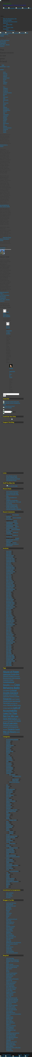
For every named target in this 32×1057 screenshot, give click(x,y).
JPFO (7, 812)
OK (5, 395)
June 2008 (8, 662)
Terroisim (5, 729)
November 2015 (10, 560)
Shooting (11, 725)
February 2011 (10, 634)
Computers (9, 758)
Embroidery (12, 843)
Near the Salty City (11, 936)
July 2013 (8, 592)
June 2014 (8, 576)
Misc (7, 821)
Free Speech (9, 771)
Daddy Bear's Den (11, 974)
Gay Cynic (8, 920)
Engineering (9, 767)
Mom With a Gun (10, 1006)
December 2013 (10, 585)
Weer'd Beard (9, 1046)
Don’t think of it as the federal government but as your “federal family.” (6, 77)
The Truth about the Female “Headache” (4, 41)
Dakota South (9, 976)
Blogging (8, 750)
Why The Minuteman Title (10, 18)
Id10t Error (9, 807)
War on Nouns (9, 731)
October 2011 (9, 623)
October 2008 (9, 659)
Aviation (8, 744)
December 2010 (10, 637)
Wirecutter (9, 1049)
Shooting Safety (10, 850)
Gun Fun (8, 793)
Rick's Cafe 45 (9, 1021)
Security (5, 725)
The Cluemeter (10, 951)
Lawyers (8, 814)
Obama (11, 833)
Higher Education (10, 801)
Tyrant (17, 729)
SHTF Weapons (10, 1027)
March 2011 (9, 633)
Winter (8, 883)
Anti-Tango (9, 894)
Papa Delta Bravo (10, 1012)
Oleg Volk (8, 941)
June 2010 (8, 646)
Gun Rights (12, 774)
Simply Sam (9, 949)
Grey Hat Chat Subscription (10, 21)
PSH (15, 721)
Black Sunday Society (11, 967)
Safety (15, 723)
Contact (5, 26)
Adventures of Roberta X (12, 960)
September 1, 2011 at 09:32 (9, 332)
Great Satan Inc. (10, 922)
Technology (9, 864)
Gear (7, 788)
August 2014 (9, 573)
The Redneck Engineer (12, 1037)
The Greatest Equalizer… (12, 491)
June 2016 (8, 554)
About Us (5, 23)
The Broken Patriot (11, 1034)
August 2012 (9, 608)
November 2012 (10, 604)
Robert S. (8, 1024)
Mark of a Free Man (11, 1002)
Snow (7, 853)
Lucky (7, 817)
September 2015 (10, 561)
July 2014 (8, 574)
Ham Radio (9, 799)
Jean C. (8, 925)
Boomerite (17, 676)
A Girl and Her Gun (11, 903)
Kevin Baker (9, 929)
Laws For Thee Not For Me (10, 714)
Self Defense (9, 840)
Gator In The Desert (11, 982)
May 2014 (8, 577)
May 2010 (8, 647)
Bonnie (8, 910)
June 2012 (8, 611)
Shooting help (10, 849)
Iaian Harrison (10, 923)
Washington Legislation (12, 881)
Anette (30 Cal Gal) (11, 906)
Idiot (11, 708)
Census (8, 755)
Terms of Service (10, 30)
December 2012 (10, 602)
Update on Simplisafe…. (12, 500)
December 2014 (10, 567)
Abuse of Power (11, 671)
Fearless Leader (14, 696)
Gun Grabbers (10, 795)
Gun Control (15, 779)
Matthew (8, 932)
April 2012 (8, 614)
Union (7, 875)
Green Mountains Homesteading (10, 984)
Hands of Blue (12, 705)
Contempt (12, 685)
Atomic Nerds (9, 964)
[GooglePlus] (12, 8)
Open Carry (15, 780)
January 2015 (9, 566)
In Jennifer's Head (11, 989)
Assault (8, 742)
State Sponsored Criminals (13, 478)
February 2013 (10, 599)
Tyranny (11, 729)
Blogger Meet (12, 820)
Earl (7, 917)
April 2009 (8, 653)
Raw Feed (16, 401)
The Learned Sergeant (12, 952)
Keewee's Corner (10, 926)
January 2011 (9, 636)
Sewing (8, 842)
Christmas (8, 757)
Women (8, 884)
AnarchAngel (9, 904)
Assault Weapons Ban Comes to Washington (12, 505)
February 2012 (10, 617)
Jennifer (11, 368)
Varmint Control (10, 878)
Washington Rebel (11, 1044)
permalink (2, 248)
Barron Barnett (8, 327)
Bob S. (7, 970)
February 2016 (10, 555)
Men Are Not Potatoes (12, 1005)
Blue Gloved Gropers (11, 675)
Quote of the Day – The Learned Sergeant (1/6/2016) (13, 508)
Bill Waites (9, 909)
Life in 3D (8, 996)
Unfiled (2, 36)
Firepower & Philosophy (12, 979)
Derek (7, 916)
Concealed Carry (16, 776)
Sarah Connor (9, 947)
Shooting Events (13, 848)
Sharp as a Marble (11, 1025)
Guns (7, 798)
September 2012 (10, 606)
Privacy (8, 834)
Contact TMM (9, 27)
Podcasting (9, 827)
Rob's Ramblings (10, 1022)
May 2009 (8, 652)
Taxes (7, 862)
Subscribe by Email (9, 406)
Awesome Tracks (9, 674)
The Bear (8, 532)
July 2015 (8, 563)
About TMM (9, 24)
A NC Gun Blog (10, 958)
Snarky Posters (10, 1028)
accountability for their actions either (5, 205)
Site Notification (10, 852)
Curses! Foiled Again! (11, 973)
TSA (7, 872)
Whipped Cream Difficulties (13, 1047)
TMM (3, 65)
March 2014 (9, 580)
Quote (18, 721)
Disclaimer (6, 29)
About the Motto (7, 20)
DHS (7, 761)
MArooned (9, 1003)
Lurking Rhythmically (11, 998)
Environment (9, 769)
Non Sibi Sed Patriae (11, 1009)
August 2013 (9, 590)
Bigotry (8, 748)
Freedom (17, 699)
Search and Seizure (14, 782)
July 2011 (8, 627)
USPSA (8, 877)
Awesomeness (10, 745)
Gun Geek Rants (10, 986)
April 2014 (8, 579)
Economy (11, 694)
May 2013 (8, 595)
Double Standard (10, 692)
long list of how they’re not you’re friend (5, 239)
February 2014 (10, 582)
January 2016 (9, 557)
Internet (8, 808)
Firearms (7, 698)
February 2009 (10, 655)
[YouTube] (25, 8)
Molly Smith (9, 933)
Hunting (8, 805)
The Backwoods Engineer (12, 1033)
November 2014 (10, 568)
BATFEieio (8, 747)
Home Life (8, 804)
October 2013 (9, 587)
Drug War (5, 695)
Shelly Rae (9, 948)
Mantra (20, 1055)
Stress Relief (9, 859)
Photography (9, 826)
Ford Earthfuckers (14, 871)
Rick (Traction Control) (12, 944)
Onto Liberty (9, 1011)
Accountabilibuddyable (12, 739)
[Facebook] (19, 8)
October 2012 (9, 605)
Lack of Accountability (11, 709)
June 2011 (8, 628)
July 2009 (8, 650)
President (11, 721)
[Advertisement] (12, 447)
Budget (8, 752)
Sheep (7, 845)
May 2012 (8, 612)
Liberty (8, 815)
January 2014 (9, 583)
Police (7, 828)
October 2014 (9, 570)
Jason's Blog (9, 990)
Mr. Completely (10, 935)
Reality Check (9, 1017)
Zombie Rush (9, 1050)
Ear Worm (8, 763)
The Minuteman (7, 3)
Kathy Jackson (9, 993)
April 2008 (8, 665)
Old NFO (8, 517)
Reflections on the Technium (13, 942)
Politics (8, 830)
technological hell (13, 727)
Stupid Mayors (10, 861)
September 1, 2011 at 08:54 (6, 315)
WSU (7, 886)
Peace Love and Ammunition (13, 1014)
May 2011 (8, 630)
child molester (16, 678)
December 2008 (10, 656)
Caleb (7, 911)
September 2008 (10, 661)
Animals (8, 741)
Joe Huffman (9, 896)
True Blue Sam (10, 1039)
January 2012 (9, 618)
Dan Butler (9, 913)
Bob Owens (9, 968)
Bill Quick (8, 907)
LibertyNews (9, 523)
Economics (9, 764)
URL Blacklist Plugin (11, 480)
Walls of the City (10, 1043)
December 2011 (10, 620)
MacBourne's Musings (12, 1001)
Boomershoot (7, 678)
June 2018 (8, 551)
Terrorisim (9, 867)
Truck (7, 869)
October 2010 (9, 640)
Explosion (15, 695)
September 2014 (10, 571)
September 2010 (10, 642)
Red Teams (9, 1020)
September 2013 (10, 589)
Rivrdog (8, 945)
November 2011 (10, 621)
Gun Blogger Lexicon (11, 476)
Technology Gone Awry (12, 865)
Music (7, 823)
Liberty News (9, 930)
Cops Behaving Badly (11, 686)
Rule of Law (8, 723)
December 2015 (10, 558)
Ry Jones (8, 897)
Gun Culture (9, 792)
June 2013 (8, 593)
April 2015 (8, 564)
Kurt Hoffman (9, 995)
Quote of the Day (10, 837)
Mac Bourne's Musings (12, 999)
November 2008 (10, 658)
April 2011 (8, 631)
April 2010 (8, 649)
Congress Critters (8, 680)
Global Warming (10, 789)
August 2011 (9, 625)
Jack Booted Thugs (11, 811)
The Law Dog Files (11, 1036)
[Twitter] (5, 8)
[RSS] (29, 8)
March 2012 (9, 615)
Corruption (6, 690)
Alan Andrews (9, 893)
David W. (8, 914)
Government (9, 790)
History (8, 802)
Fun (7, 785)
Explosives (6, 696)
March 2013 (9, 598)
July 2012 (8, 609)
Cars (7, 754)
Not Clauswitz (9, 938)
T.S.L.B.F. (8, 1031)
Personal (8, 824)
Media (7, 818)
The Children (9, 868)
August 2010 (9, 643)
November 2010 (10, 639)
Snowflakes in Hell (11, 1030)
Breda (7, 971)
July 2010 (8, 644)
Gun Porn (8, 796)
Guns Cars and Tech (11, 987)
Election (11, 831)
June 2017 (8, 552)
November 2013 (10, 586)
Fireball (13, 699)
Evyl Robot (9, 977)
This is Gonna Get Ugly (12, 493)
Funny (7, 786)
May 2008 (8, 663)
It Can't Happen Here (11, 477)
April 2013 (8, 596)
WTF (7, 887)
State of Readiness (11, 855)
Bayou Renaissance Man (12, 965)
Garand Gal (9, 980)
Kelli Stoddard (10, 928)
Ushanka (8, 1040)
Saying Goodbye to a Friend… (12, 521)
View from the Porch (11, 1041)
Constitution (9, 760)
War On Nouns (10, 880)
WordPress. (27, 1055)
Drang (7, 529)
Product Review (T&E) (11, 836)
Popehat (8, 1015)
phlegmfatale (9, 526)
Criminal (13, 690)
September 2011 (10, 624)
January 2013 (9, 601)
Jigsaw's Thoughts (11, 992)
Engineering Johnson (11, 919)
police (14, 718)
